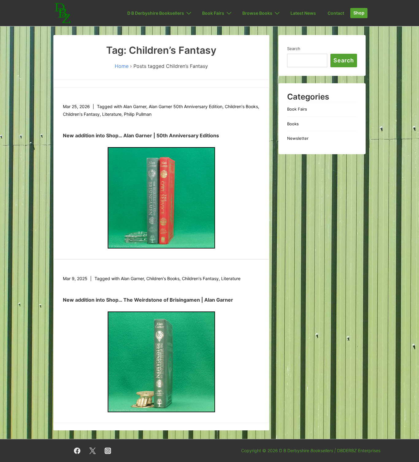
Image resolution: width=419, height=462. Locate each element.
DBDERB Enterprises (358, 450)
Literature (111, 114)
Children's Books (241, 106)
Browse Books (257, 13)
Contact (336, 13)
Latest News (303, 13)
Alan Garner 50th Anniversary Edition (185, 106)
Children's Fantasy (81, 114)
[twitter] (92, 450)
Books (293, 123)
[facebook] (77, 450)
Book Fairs (297, 109)
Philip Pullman (138, 114)
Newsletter (298, 138)
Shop (358, 12)
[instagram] (108, 450)
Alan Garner (134, 106)
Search (293, 48)
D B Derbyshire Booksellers (155, 13)
